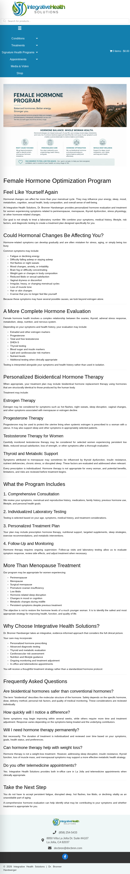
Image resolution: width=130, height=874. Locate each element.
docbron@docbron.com (68, 848)
